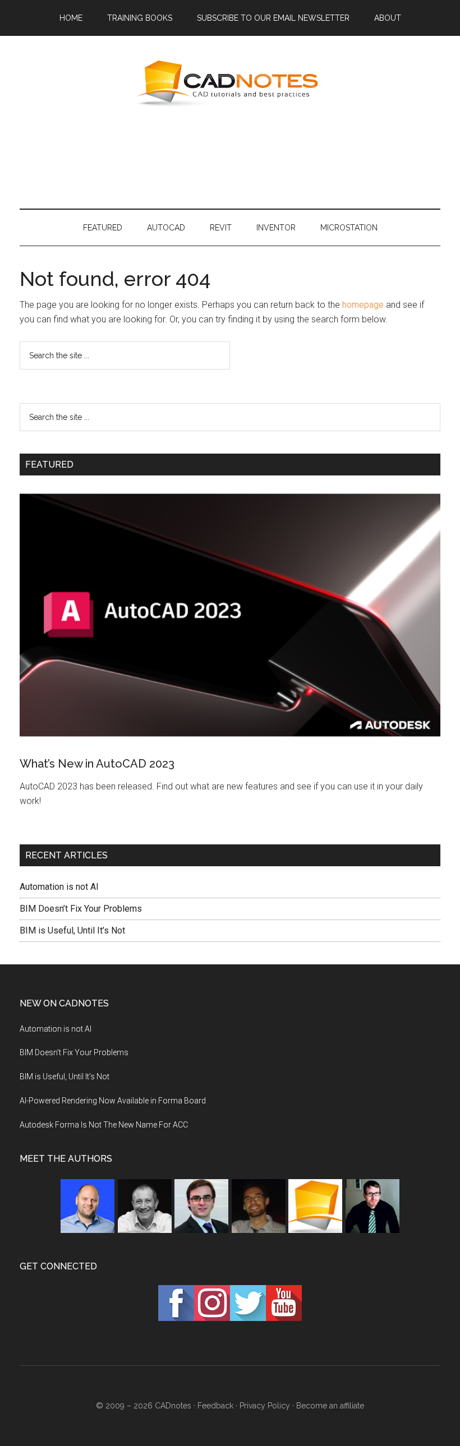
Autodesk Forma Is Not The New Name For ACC (104, 1124)
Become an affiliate (330, 1405)
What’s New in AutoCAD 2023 (97, 763)
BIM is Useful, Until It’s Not (72, 930)
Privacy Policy (265, 1405)
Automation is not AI (59, 886)
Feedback (215, 1405)
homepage (363, 304)
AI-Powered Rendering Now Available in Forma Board (113, 1100)
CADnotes (230, 83)
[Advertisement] (230, 156)
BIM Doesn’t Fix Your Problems (81, 908)
